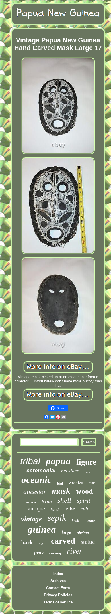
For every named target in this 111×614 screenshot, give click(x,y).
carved (63, 540)
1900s (41, 544)
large (66, 532)
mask (61, 490)
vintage (31, 519)
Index (58, 574)
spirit (83, 500)
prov (39, 552)
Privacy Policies (58, 595)
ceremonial (41, 470)
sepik (57, 518)
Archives (58, 581)
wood (84, 491)
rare (87, 472)
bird (60, 483)
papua (58, 461)
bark (27, 542)
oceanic (36, 480)
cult (84, 509)
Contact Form (58, 588)
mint (92, 483)
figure (86, 462)
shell (64, 500)
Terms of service (58, 602)
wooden (76, 482)
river (74, 550)
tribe (69, 509)
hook (75, 521)
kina (47, 501)
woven (31, 502)
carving (55, 553)
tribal (30, 461)
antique (36, 508)
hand (55, 509)
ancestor (34, 491)
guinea (42, 529)
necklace (70, 470)
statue (88, 541)
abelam (83, 533)
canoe (90, 520)
